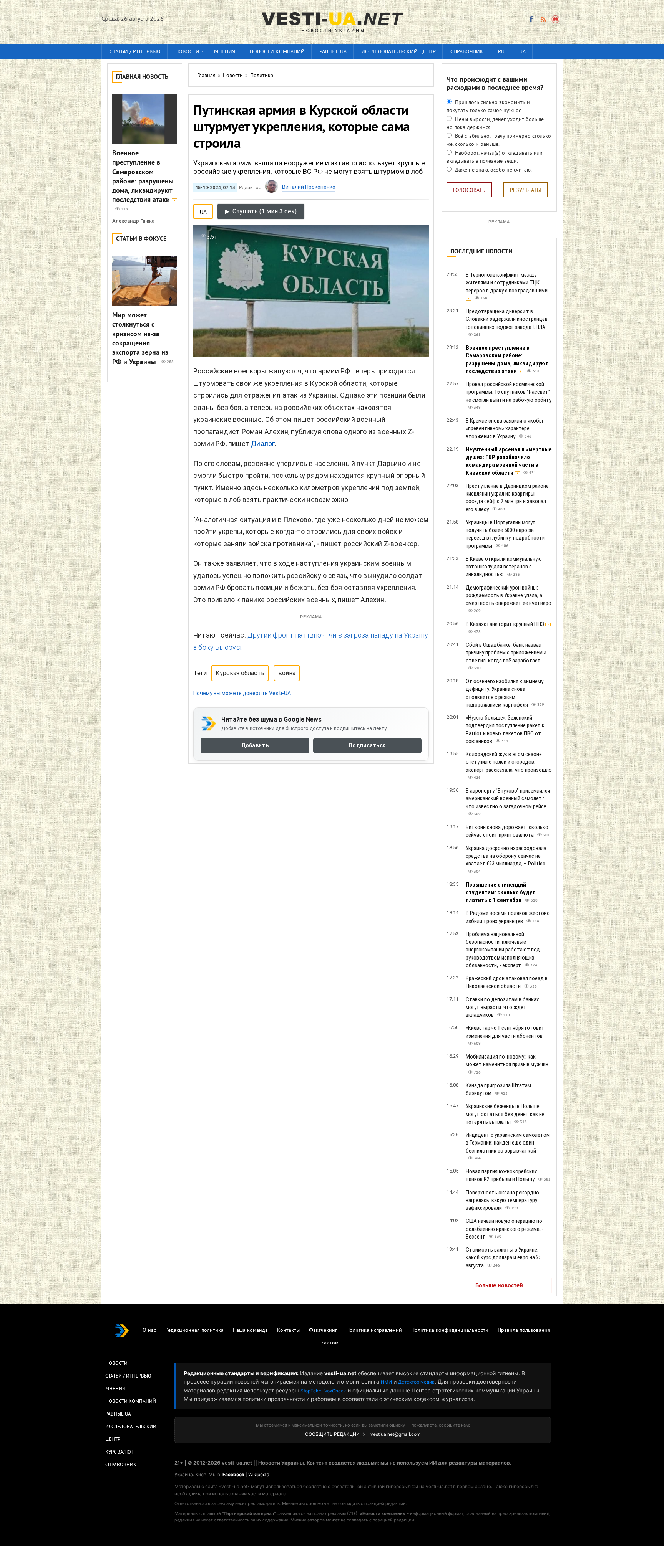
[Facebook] (531, 19)
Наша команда (250, 1330)
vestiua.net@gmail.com (395, 1434)
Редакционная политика (194, 1330)
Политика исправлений (374, 1330)
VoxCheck (335, 1391)
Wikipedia (258, 1474)
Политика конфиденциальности (449, 1330)
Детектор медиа (416, 1382)
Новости (187, 52)
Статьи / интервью (135, 52)
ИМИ (386, 1382)
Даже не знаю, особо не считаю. (492, 170)
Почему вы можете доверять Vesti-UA (242, 693)
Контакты (288, 1330)
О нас (149, 1330)
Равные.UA (333, 52)
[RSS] (543, 19)
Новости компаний (277, 52)
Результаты (525, 190)
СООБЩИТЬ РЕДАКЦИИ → (335, 1434)
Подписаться (367, 745)
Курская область (240, 673)
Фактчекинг (323, 1330)
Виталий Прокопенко (308, 187)
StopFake (310, 1391)
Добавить (255, 745)
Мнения (224, 52)
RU (501, 52)
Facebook (233, 1474)
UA (522, 52)
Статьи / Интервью (128, 1376)
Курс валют (119, 1452)
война (286, 673)
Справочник (466, 52)
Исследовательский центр (398, 52)
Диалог (263, 443)
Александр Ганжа (133, 221)
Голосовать (469, 190)
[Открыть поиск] (556, 19)
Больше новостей (499, 1286)
